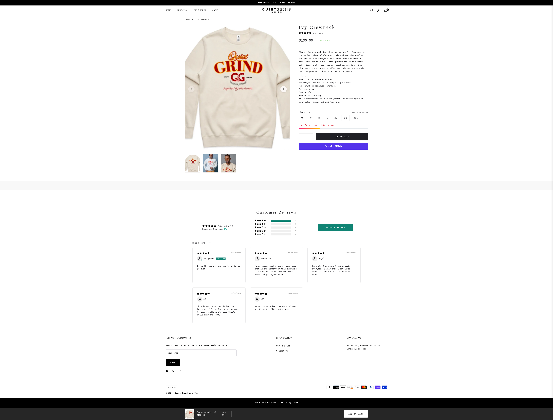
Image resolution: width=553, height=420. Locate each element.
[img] (203, 253)
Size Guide (362, 112)
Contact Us (282, 351)
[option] (237, 87)
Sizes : (305, 112)
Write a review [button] (335, 227)
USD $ (170, 388)
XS (302, 118)
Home (187, 19)
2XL (345, 118)
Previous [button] (191, 89)
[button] (371, 10)
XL (336, 118)
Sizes (224, 412)
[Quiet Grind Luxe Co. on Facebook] (167, 371)
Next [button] (283, 89)
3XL (356, 118)
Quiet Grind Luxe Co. (186, 393)
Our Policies (283, 346)
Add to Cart (356, 414)
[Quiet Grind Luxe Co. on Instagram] (174, 371)
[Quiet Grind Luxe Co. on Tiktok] (180, 371)
